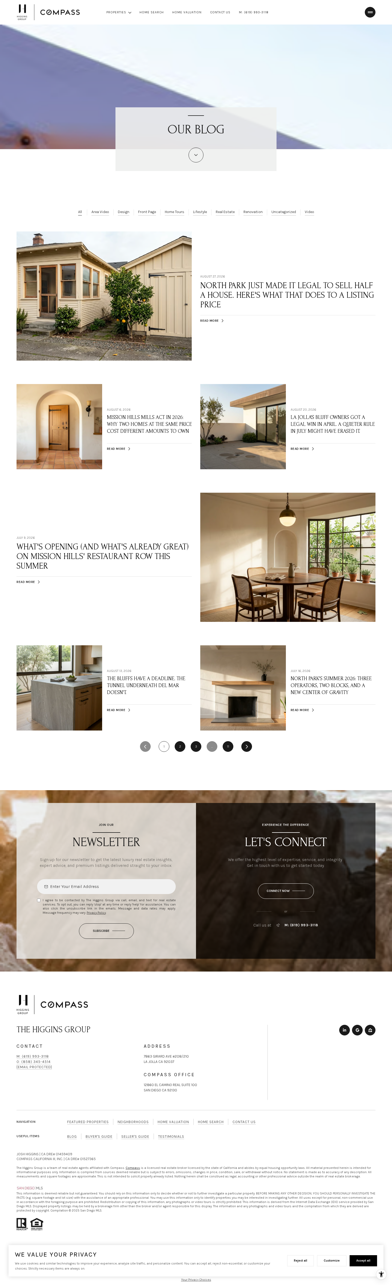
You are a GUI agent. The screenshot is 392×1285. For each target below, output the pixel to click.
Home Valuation (173, 1122)
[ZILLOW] (370, 1030)
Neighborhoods (133, 1122)
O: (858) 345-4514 (34, 1061)
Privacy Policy (96, 913)
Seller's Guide (135, 1136)
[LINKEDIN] (344, 1030)
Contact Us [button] (244, 1122)
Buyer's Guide (99, 1136)
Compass (133, 1168)
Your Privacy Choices (196, 1280)
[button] (286, 891)
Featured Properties (88, 1122)
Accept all (363, 1260)
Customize (332, 1260)
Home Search (211, 1122)
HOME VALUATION (187, 12)
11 (228, 746)
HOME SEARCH (151, 12)
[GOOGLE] (357, 1030)
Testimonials (171, 1136)
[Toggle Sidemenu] (370, 12)
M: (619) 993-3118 (254, 12)
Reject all (300, 1260)
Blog (72, 1136)
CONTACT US (220, 12)
